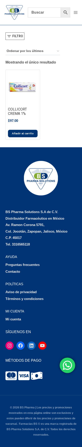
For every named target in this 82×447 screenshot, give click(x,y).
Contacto (12, 271)
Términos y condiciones (24, 299)
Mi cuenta (13, 319)
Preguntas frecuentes (22, 265)
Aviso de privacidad (21, 292)
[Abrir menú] (75, 12)
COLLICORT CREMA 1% (17, 111)
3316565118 (21, 244)
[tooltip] (11, 375)
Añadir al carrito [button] (23, 133)
